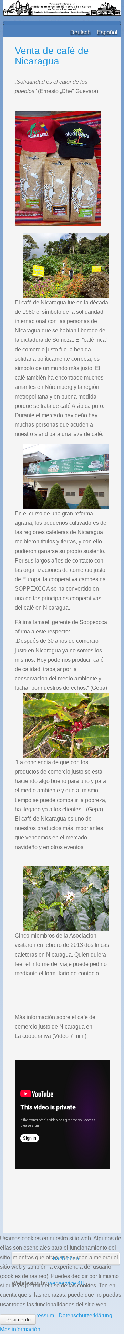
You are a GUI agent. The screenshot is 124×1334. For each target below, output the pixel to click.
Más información (20, 1329)
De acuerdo (18, 1319)
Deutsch (81, 32)
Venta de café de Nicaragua (52, 55)
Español (107, 32)
